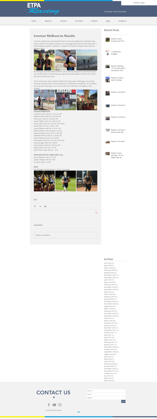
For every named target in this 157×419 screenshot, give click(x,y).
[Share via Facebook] (35, 206)
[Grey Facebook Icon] (49, 405)
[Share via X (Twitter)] (40, 206)
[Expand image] (44, 60)
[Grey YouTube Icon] (54, 405)
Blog (35, 199)
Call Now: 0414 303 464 (115, 11)
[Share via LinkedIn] (45, 206)
